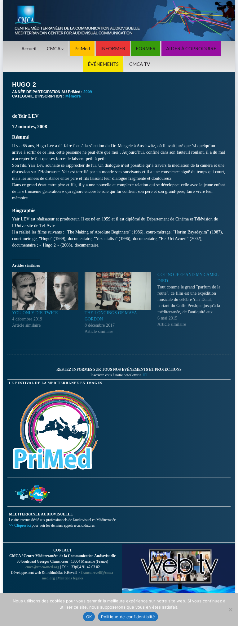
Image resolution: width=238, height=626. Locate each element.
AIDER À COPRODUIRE (191, 48)
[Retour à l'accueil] (119, 20)
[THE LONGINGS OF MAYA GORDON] (118, 291)
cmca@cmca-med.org (42, 567)
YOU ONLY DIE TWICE (35, 313)
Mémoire (73, 96)
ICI (145, 375)
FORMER (146, 48)
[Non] (230, 609)
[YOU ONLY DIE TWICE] (45, 291)
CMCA (54, 48)
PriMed (82, 48)
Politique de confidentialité (128, 616)
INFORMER (112, 48)
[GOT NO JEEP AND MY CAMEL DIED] (193, 300)
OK (89, 616)
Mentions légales (70, 578)
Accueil (28, 48)
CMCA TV (139, 64)
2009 (87, 92)
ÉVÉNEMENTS (103, 64)
